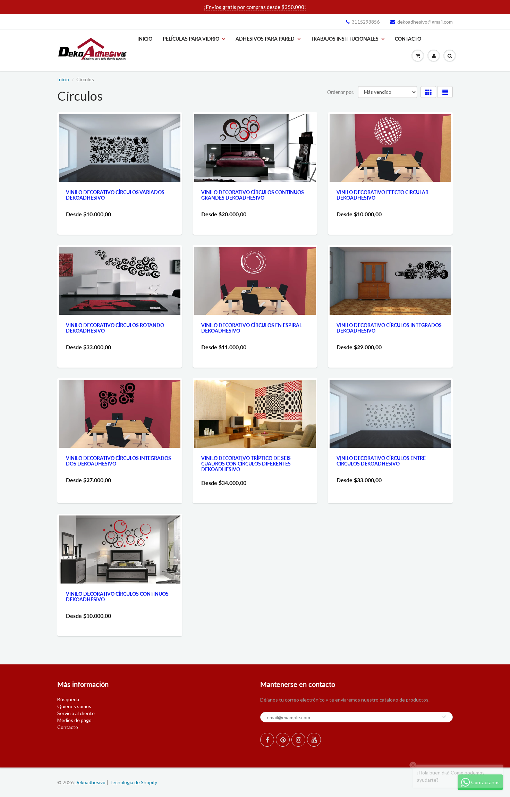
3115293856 (366, 22)
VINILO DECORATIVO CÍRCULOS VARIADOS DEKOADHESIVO (115, 195)
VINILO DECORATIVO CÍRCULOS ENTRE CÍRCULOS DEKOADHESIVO (381, 461)
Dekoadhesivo (90, 782)
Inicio (144, 39)
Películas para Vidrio (191, 39)
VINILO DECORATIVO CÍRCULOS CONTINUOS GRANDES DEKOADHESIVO (252, 195)
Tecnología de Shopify (133, 782)
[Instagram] (298, 740)
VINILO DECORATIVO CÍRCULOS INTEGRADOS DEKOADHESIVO (389, 328)
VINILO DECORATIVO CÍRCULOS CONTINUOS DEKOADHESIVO (117, 596)
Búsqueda (68, 699)
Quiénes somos (74, 706)
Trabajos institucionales (345, 39)
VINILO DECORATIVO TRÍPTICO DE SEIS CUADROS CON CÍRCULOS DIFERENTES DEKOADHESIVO (246, 463)
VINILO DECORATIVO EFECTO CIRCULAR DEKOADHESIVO (382, 195)
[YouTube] (314, 740)
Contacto (408, 39)
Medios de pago (74, 720)
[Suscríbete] (444, 716)
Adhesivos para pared (265, 39)
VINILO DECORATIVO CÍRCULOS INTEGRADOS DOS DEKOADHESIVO (118, 461)
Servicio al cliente (76, 713)
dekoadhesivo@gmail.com (425, 22)
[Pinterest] (283, 740)
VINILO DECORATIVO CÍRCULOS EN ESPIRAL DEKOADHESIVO (251, 328)
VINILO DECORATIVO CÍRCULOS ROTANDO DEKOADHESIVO (115, 328)
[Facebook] (267, 740)
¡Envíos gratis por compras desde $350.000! (255, 7)
